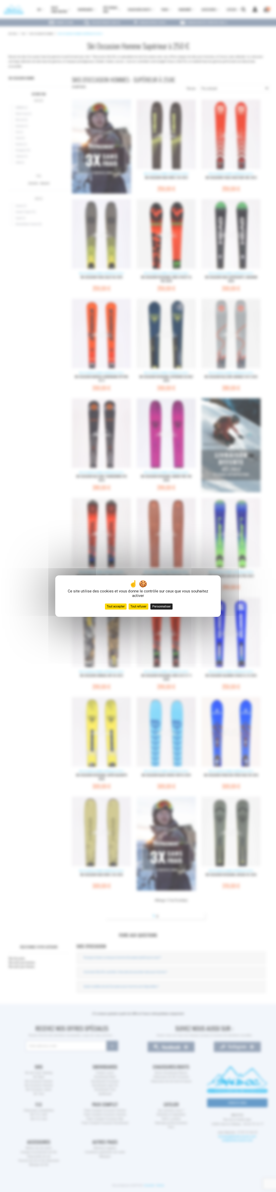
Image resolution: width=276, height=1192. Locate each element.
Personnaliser (161, 606)
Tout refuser (138, 606)
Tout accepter (116, 606)
